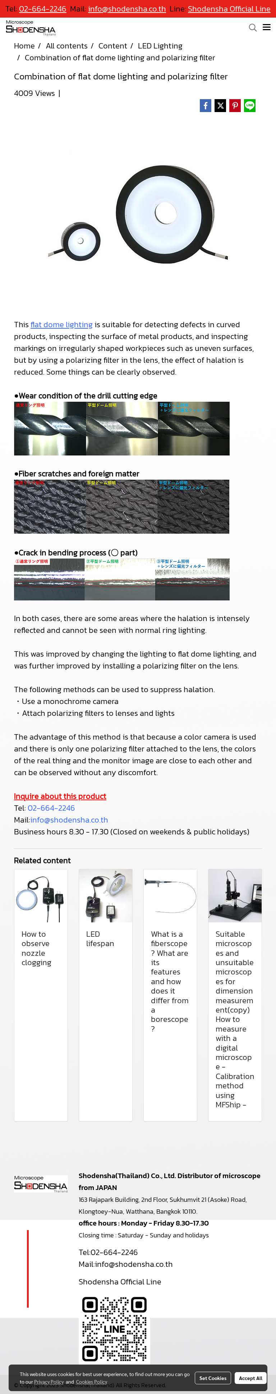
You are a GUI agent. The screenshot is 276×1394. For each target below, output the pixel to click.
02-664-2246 (51, 808)
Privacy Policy (49, 1381)
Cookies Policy (91, 1381)
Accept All (250, 1378)
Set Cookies (212, 1378)
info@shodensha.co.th (69, 820)
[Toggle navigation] (267, 28)
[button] (250, 28)
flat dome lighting (62, 324)
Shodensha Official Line (229, 9)
